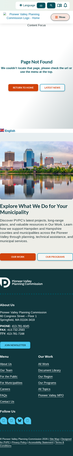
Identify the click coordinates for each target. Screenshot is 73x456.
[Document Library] (59, 5)
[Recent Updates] (65, 5)
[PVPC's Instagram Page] (3, 420)
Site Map (54, 439)
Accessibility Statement (41, 442)
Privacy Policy (19, 442)
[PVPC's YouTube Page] (27, 420)
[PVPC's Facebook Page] (11, 420)
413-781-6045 (20, 326)
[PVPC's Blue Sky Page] (19, 420)
